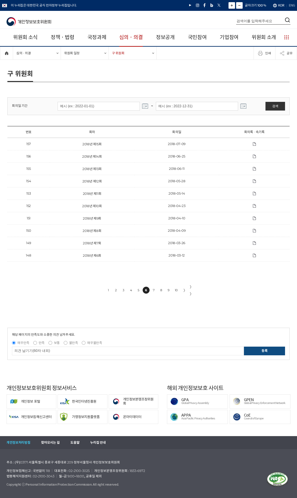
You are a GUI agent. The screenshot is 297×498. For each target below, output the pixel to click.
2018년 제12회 (92, 181)
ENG (292, 5)
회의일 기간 (19, 106)
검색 (275, 106)
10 (176, 290)
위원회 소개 (264, 37)
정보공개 (165, 37)
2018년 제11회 (92, 194)
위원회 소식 (25, 37)
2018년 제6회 (92, 255)
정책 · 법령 (62, 37)
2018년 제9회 (92, 218)
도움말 (74, 442)
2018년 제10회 (92, 206)
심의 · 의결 (131, 37)
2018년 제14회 (92, 156)
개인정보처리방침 (18, 442)
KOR (281, 5)
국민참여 (197, 37)
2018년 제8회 (92, 231)
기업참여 (229, 37)
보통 (57, 343)
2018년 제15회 (92, 144)
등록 (264, 351)
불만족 (73, 343)
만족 (42, 343)
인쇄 (268, 53)
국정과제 (96, 37)
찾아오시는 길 (50, 442)
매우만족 (23, 343)
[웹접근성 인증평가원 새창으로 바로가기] (277, 479)
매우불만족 (94, 343)
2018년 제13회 (92, 169)
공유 (290, 53)
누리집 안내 (98, 442)
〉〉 (191, 290)
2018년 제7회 (92, 243)
